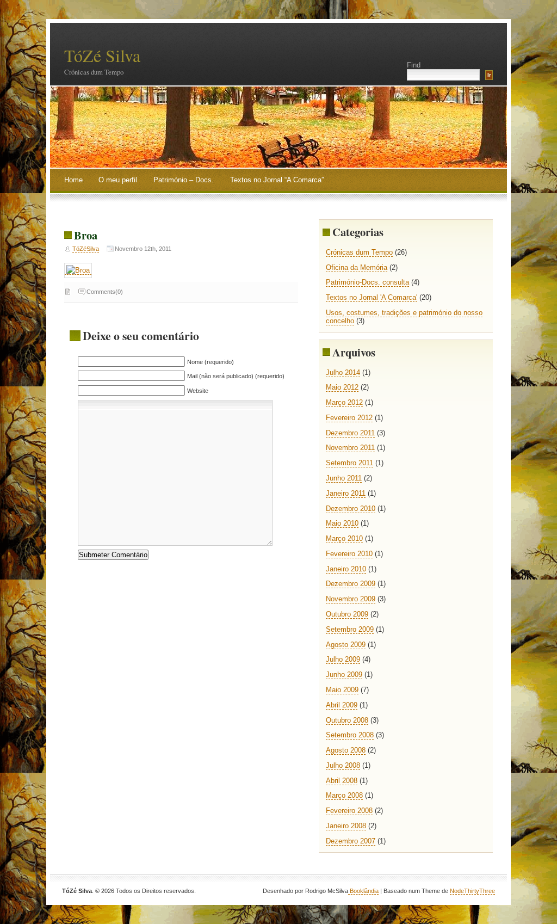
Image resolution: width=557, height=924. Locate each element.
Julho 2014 (343, 372)
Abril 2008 (341, 781)
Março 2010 (344, 538)
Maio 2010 (342, 523)
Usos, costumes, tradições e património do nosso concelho (404, 317)
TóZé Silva (102, 55)
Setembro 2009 (350, 629)
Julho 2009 (343, 659)
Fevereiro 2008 (349, 810)
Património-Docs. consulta (367, 282)
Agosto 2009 (346, 644)
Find (413, 65)
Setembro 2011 (349, 463)
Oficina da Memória (356, 267)
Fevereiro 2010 (349, 554)
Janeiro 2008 (346, 826)
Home (73, 180)
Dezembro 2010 (350, 508)
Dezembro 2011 (350, 433)
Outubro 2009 (347, 614)
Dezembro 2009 (350, 584)
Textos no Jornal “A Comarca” (277, 180)
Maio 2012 (342, 387)
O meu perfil (117, 180)
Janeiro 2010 (346, 569)
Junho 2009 (344, 674)
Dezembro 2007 (350, 841)
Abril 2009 (341, 705)
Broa (85, 235)
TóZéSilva (85, 248)
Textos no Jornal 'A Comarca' (371, 297)
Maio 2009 (342, 690)
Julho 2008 (343, 765)
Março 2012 (344, 402)
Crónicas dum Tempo (359, 252)
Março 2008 (344, 795)
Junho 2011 (344, 478)
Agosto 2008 (346, 750)
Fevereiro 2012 (349, 418)
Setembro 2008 (350, 735)
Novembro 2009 (350, 599)
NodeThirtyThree (472, 891)
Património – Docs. (183, 180)
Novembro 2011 (350, 447)
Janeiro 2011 (346, 493)
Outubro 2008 (347, 720)
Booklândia (363, 891)
